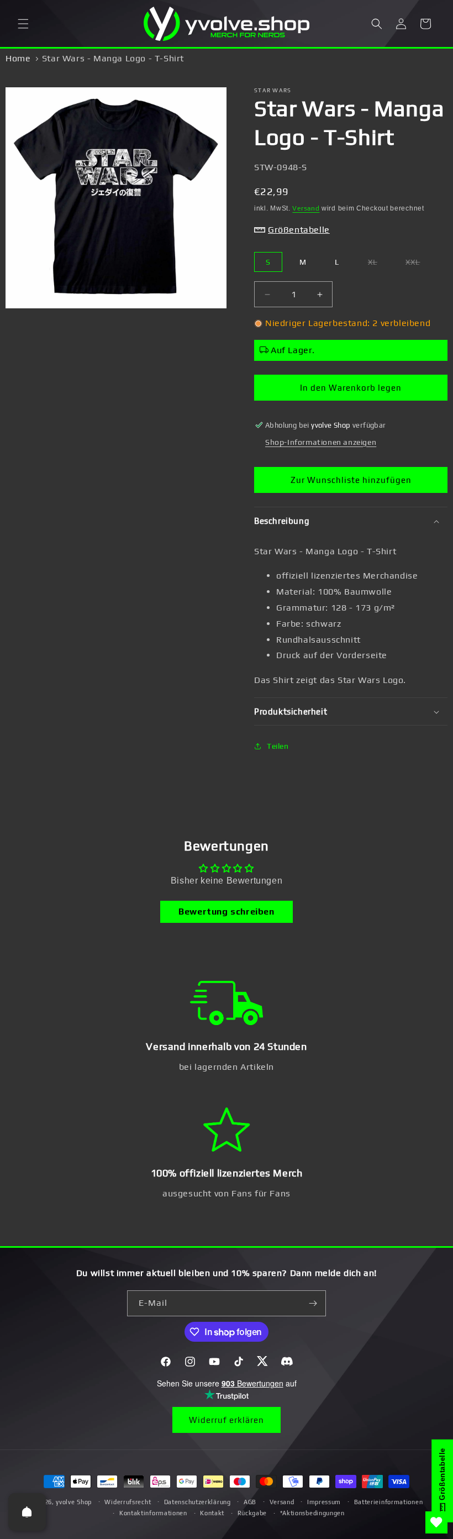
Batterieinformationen (388, 1502)
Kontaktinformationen (153, 1513)
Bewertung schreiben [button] (226, 911)
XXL (418, 264)
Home (18, 58)
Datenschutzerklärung (197, 1502)
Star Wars (273, 90)
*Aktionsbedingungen (312, 1513)
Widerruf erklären (226, 1420)
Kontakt (212, 1513)
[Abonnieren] (313, 1303)
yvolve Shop (74, 1502)
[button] (23, 24)
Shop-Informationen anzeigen (320, 442)
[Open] (27, 1512)
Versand (305, 208)
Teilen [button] (278, 746)
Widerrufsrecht (127, 1502)
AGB (250, 1502)
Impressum (324, 1502)
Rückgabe (252, 1513)
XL (378, 264)
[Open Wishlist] (436, 1522)
